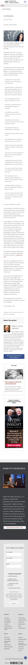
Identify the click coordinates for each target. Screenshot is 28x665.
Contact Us (20, 637)
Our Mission (6, 618)
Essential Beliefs (7, 622)
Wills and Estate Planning (7, 642)
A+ (10, 19)
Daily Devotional (21, 624)
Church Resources (22, 628)
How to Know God (8, 626)
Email (7, 564)
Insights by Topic (21, 618)
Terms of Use (21, 648)
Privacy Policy (21, 646)
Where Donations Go (8, 646)
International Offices (22, 639)
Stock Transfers (7, 639)
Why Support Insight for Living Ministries (13, 382)
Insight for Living (11, 2)
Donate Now (6, 637)
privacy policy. (14, 599)
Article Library (21, 622)
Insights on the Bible (22, 620)
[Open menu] (25, 2)
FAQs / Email (20, 641)
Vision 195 (6, 624)
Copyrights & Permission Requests (22, 644)
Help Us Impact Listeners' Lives (15, 527)
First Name (9, 552)
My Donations (7, 648)
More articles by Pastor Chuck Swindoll (14, 356)
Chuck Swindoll (7, 620)
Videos (19, 626)
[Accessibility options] (25, 657)
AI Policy (20, 650)
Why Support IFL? (7, 644)
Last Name (9, 558)
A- (5, 19)
